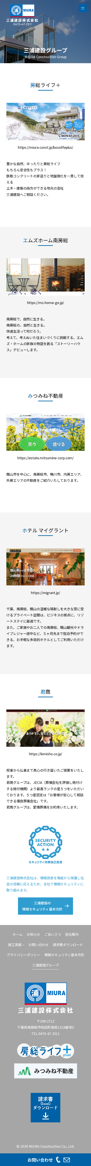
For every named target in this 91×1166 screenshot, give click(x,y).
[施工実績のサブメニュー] (23, 945)
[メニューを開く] (83, 8)
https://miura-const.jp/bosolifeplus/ (45, 147)
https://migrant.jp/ (45, 592)
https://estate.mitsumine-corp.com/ (45, 457)
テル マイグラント (45, 530)
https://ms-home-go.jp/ (45, 302)
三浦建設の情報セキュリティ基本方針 (42, 906)
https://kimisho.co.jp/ (45, 753)
